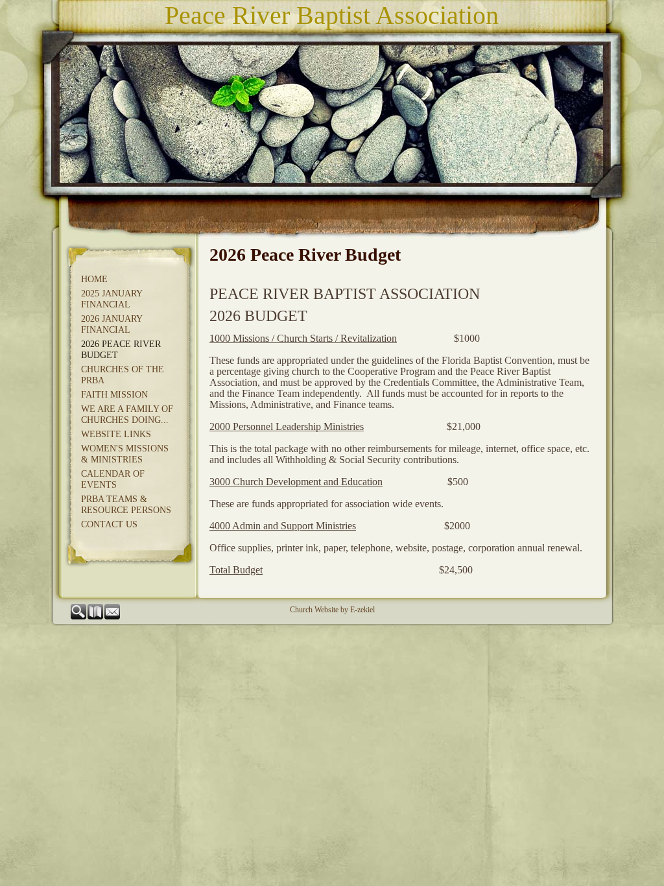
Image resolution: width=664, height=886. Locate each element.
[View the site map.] (96, 616)
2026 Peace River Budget (121, 349)
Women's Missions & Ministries (125, 454)
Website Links (116, 434)
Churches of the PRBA (122, 375)
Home (94, 279)
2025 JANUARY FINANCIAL (111, 299)
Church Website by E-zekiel (332, 609)
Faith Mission (114, 395)
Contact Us (109, 524)
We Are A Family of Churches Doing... (127, 414)
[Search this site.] (79, 616)
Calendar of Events (113, 479)
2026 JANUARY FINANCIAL (111, 324)
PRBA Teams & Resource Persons (126, 504)
